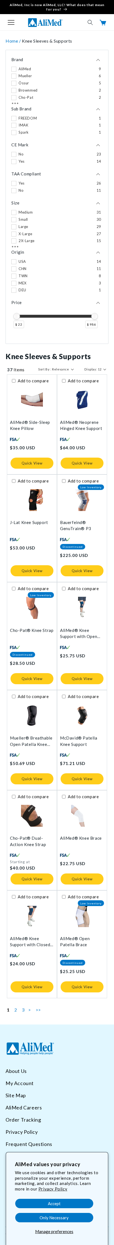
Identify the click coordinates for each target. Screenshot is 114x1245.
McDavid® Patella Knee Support (78, 741)
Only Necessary (54, 1217)
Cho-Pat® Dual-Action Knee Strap (28, 841)
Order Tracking (23, 1120)
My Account (20, 1083)
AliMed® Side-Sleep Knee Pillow (30, 425)
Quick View (32, 463)
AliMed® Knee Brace (81, 838)
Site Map (16, 1095)
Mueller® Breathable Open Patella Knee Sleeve (31, 741)
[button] (11, 22)
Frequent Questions (29, 1144)
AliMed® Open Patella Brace (75, 941)
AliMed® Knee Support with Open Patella (78, 634)
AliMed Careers (24, 1107)
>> (38, 1009)
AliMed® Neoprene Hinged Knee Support (81, 425)
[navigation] (57, 197)
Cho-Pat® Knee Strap (31, 630)
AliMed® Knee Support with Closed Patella (30, 942)
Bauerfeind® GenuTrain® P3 (75, 525)
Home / (14, 40)
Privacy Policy (52, 1188)
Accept (54, 1203)
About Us (16, 1071)
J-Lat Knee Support (29, 522)
